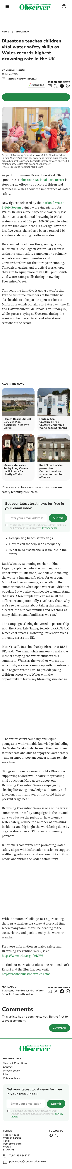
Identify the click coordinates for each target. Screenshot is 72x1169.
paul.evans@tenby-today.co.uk (27, 1161)
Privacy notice (49, 528)
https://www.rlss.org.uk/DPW (22, 956)
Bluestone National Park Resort (42, 180)
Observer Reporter (15, 69)
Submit (58, 518)
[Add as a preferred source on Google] (36, 85)
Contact (7, 1067)
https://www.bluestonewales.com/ (26, 974)
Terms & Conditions (15, 1063)
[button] (7, 6)
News (5, 31)
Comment (59, 1028)
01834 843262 (21, 1155)
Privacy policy (11, 1070)
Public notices (11, 1078)
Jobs (5, 1074)
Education (22, 31)
